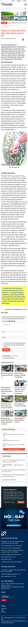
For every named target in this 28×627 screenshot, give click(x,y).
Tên (3, 331)
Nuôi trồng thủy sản (5, 25)
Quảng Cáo (4, 608)
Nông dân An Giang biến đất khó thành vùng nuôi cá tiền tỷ (7, 421)
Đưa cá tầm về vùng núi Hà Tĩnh (20, 405)
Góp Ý (2, 610)
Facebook (3, 612)
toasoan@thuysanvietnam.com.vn (12, 554)
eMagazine (19, 0)
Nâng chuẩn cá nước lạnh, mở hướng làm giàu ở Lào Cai (6, 390)
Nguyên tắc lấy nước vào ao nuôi (11, 440)
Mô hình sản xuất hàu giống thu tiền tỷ (7, 375)
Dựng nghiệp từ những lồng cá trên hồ (20, 420)
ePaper (13, 0)
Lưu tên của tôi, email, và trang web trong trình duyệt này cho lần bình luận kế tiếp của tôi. (14, 344)
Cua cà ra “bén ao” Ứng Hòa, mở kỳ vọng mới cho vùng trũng (20, 390)
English (24, 0)
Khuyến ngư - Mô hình (14, 25)
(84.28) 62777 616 (11, 557)
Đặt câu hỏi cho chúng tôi (13, 449)
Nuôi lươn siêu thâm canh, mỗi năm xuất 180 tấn (6, 405)
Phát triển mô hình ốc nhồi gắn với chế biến (20, 375)
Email (4, 337)
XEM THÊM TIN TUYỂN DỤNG (9, 479)
